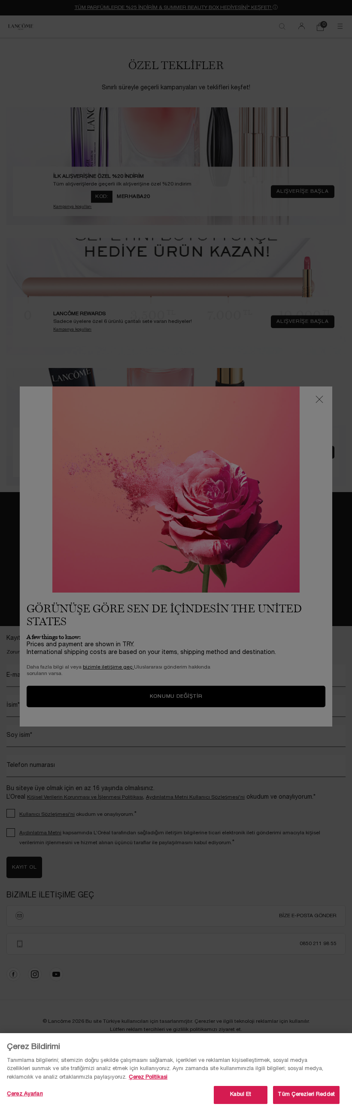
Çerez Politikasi (148, 1077)
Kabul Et (240, 1094)
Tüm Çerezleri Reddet (306, 1094)
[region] (176, 1073)
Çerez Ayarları (25, 1094)
